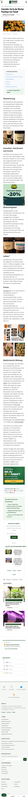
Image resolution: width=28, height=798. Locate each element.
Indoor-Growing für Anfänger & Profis (12, 600)
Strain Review (15, 579)
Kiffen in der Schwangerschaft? (7, 749)
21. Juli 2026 (18, 556)
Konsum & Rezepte (5, 729)
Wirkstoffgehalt (10, 79)
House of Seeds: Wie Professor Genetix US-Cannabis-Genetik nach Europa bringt (14, 506)
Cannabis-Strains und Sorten (19, 6)
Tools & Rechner (4, 773)
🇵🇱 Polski (11, 490)
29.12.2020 (18, 14)
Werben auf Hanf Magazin (6, 765)
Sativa (5, 383)
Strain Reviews (4, 725)
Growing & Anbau (5, 723)
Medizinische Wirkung (12, 86)
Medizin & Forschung (6, 721)
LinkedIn (14, 574)
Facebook (19, 570)
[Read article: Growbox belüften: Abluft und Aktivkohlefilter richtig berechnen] (14, 618)
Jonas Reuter (9, 607)
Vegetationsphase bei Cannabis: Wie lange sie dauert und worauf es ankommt (13, 604)
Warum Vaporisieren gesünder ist (8, 745)
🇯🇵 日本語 (21, 490)
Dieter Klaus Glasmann (8, 14)
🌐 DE (4, 795)
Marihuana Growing (8, 6)
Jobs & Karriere (4, 771)
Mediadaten (3, 767)
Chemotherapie (18, 422)
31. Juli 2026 (15, 629)
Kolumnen (3, 781)
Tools (2, 788)
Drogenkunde (4, 784)
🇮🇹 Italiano (7, 490)
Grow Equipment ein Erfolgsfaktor (13, 624)
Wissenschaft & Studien (6, 734)
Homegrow (8, 579)
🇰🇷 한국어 (7, 492)
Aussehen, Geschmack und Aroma (15, 76)
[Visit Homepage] (13, 2)
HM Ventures (4, 769)
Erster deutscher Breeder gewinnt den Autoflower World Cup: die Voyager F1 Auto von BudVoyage (17, 561)
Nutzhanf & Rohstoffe (6, 727)
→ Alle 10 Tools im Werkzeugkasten (11, 648)
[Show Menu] (1, 2)
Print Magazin (17, 786)
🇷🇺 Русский (12, 492)
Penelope (6, 291)
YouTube (14, 570)
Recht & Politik (4, 732)
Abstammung (10, 74)
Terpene (20, 579)
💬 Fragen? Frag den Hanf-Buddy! (13, 91)
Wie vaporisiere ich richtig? (6, 743)
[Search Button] (26, 2)
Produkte (16, 784)
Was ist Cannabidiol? (5, 747)
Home (2, 6)
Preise (8, 84)
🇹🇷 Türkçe (16, 490)
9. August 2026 (16, 607)
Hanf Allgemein (17, 781)
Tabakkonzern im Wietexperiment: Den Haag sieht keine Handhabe (14, 741)
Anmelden (14, 537)
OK (25, 759)
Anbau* (8, 81)
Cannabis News (4, 719)
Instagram (9, 570)
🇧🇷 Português (17, 488)
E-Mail (24, 796)
